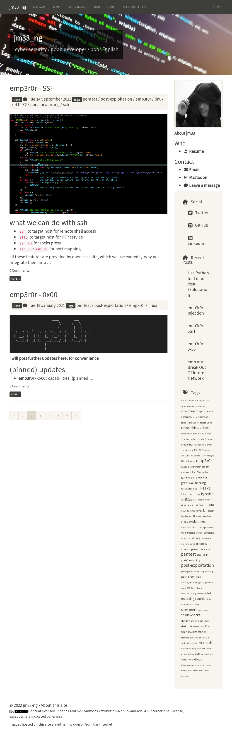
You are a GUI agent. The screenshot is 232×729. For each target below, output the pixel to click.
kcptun (201, 499)
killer (183, 505)
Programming (77, 7)
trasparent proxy (188, 648)
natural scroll (187, 538)
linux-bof (185, 511)
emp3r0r (143, 99)
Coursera (209, 439)
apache (203, 411)
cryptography (187, 450)
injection (207, 494)
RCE (192, 588)
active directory (195, 400)
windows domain (189, 665)
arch (211, 411)
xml (207, 670)
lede (189, 505)
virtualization (187, 654)
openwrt (195, 549)
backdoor (203, 417)
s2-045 (208, 599)
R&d (97, 7)
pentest (90, 99)
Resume (196, 151)
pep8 (199, 555)
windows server (205, 665)
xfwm (195, 670)
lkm (205, 510)
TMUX (201, 643)
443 (186, 400)
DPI (183, 461)
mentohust (186, 527)
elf (187, 461)
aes (207, 400)
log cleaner (186, 516)
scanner (195, 604)
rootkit (200, 598)
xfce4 (190, 670)
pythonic (209, 582)
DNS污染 (210, 455)
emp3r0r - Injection (196, 310)
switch (198, 637)
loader (211, 511)
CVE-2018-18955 (205, 450)
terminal (194, 643)
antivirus (200, 406)
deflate (197, 455)
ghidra (185, 472)
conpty (201, 439)
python (201, 582)
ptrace (198, 577)
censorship (189, 428)
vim (199, 648)
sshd (200, 631)
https (183, 494)
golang (186, 477)
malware (208, 516)
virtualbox (206, 648)
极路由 (188, 499)
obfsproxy (201, 543)
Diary (203, 455)
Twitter (201, 212)
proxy (191, 576)
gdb (203, 466)
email (192, 461)
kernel (208, 499)
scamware (186, 604)
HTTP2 (20, 104)
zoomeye (185, 676)
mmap (202, 527)
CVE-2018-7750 (187, 455)
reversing (187, 598)
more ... (15, 278)
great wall (202, 477)
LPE (193, 516)
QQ (188, 588)
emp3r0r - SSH (32, 88)
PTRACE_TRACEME (189, 582)
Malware (39, 7)
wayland (205, 654)
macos (199, 516)
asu (195, 417)
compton (185, 439)
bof (197, 422)
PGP (203, 555)
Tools (111, 7)
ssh (66, 104)
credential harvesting (193, 444)
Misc (56, 7)
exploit (185, 466)
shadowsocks (190, 615)
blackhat (191, 422)
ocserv (185, 549)
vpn (197, 653)
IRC (182, 499)
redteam (199, 588)
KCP (195, 499)
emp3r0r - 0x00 (34, 294)
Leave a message (204, 185)
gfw (207, 466)
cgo (199, 428)
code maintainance (202, 433)
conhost (193, 439)
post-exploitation (116, 99)
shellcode (186, 626)
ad (204, 400)
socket (196, 626)
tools (209, 642)
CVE (196, 450)
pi (207, 554)
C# (208, 422)
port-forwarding (45, 104)
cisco (205, 428)
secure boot (202, 610)
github (193, 472)
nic (182, 544)
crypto (209, 444)
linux (159, 99)
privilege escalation (190, 571)
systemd (185, 643)
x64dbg (184, 670)
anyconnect (189, 411)
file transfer (195, 466)
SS (206, 626)
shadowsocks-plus (192, 621)
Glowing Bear (203, 472)
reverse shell (204, 593)
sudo (192, 637)
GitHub (201, 225)
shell (206, 621)
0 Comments (19, 270)
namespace (208, 533)
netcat (198, 538)
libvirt (201, 505)
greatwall (187, 483)
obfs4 (192, 544)
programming (206, 571)
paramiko (205, 549)
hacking (200, 483)
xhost (201, 670)
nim (187, 544)
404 (182, 400)
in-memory (193, 494)
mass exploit (190, 521)
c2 (211, 422)
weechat (184, 659)
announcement (188, 406)
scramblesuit (188, 609)
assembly (186, 417)
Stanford (185, 637)
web (211, 654)
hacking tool (186, 489)
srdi (202, 626)
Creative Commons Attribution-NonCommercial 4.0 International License (125, 710)
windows (195, 659)
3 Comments (19, 386)
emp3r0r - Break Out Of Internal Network (198, 370)
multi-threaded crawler (192, 533)
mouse (210, 527)
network (206, 538)
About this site (54, 705)
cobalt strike (186, 433)
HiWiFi (196, 489)
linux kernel (196, 511)
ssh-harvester (189, 631)
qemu (183, 588)
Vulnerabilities (134, 7)
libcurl (194, 505)
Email (193, 169)
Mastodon (197, 177)
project (184, 577)
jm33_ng (18, 7)
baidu (183, 422)
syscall (205, 637)
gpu (193, 477)
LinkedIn (196, 243)
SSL (206, 632)
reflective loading (188, 593)
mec (202, 521)
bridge (203, 422)
